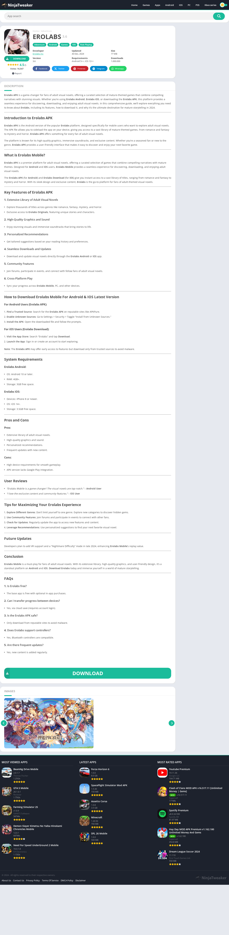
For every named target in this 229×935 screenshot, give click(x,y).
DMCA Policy (67, 880)
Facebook (43, 68)
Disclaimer (80, 880)
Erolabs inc (38, 53)
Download (19, 58)
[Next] (171, 723)
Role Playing (86, 44)
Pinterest (81, 68)
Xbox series (210, 5)
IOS (181, 5)
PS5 (197, 5)
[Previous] (4, 723)
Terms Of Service (50, 880)
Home (134, 5)
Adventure (46, 30)
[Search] (219, 16)
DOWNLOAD (87, 673)
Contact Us (18, 880)
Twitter (61, 68)
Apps (157, 5)
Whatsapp (119, 68)
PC (189, 5)
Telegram (101, 68)
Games (146, 5)
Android (169, 5)
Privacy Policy (33, 880)
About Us (6, 880)
